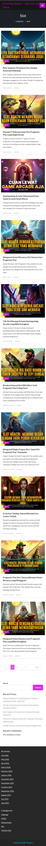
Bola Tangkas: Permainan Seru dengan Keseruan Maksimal (20, 69)
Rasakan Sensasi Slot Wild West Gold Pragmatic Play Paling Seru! (20, 386)
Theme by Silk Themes (23, 843)
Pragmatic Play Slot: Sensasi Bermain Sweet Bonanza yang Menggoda (22, 578)
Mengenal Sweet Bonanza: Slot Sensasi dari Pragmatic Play (22, 258)
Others (3, 818)
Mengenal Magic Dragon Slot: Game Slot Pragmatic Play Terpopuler (21, 450)
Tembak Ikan (6, 830)
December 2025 (7, 779)
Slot (6, 61)
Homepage (19, 21)
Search (5, 683)
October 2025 (6, 787)
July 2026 (4, 755)
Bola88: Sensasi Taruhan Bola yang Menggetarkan (22, 725)
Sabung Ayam (6, 822)
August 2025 (6, 795)
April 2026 (5, 763)
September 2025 (7, 791)
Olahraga (4, 814)
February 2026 (6, 771)
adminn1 (16, 88)
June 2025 (5, 803)
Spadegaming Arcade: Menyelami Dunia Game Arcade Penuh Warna (21, 197)
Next (37, 667)
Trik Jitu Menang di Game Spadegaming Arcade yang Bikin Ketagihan (20, 322)
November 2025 (7, 783)
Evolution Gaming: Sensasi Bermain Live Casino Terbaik (20, 515)
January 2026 (6, 775)
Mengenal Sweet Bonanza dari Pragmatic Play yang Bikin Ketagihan (21, 640)
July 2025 (4, 799)
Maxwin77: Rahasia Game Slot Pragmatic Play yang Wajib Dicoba (21, 133)
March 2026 (6, 767)
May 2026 (5, 759)
